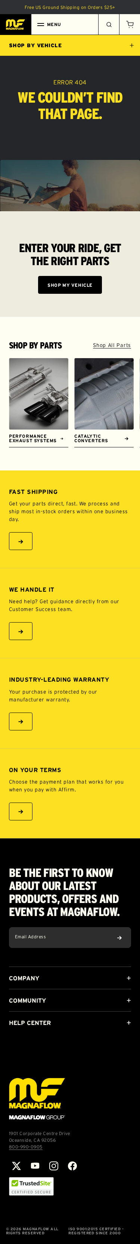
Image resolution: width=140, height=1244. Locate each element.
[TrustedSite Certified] (31, 1186)
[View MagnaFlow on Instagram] (53, 1165)
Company (24, 978)
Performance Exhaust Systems (33, 438)
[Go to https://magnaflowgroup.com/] (37, 1098)
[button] (129, 24)
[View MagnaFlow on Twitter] (16, 1165)
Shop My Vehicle (70, 285)
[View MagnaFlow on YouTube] (35, 1165)
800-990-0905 (26, 1146)
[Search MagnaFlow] (108, 24)
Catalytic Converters (91, 438)
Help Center (30, 1022)
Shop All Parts (112, 345)
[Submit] (119, 937)
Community (27, 1000)
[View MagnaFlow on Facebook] (72, 1165)
